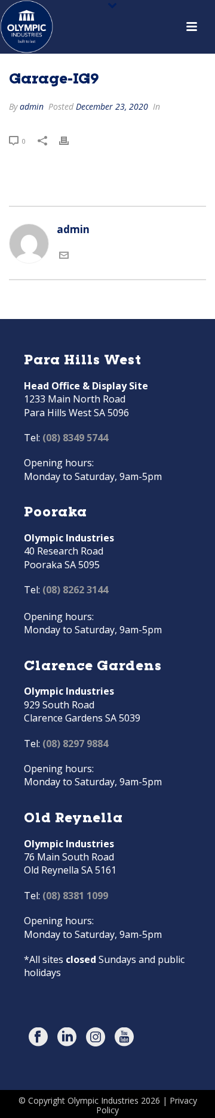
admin (32, 106)
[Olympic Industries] (26, 27)
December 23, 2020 (112, 106)
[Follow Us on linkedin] (66, 1037)
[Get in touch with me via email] (64, 256)
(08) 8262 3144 (75, 589)
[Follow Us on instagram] (95, 1037)
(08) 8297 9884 (75, 743)
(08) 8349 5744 (75, 437)
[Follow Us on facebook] (38, 1037)
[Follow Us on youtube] (124, 1037)
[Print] (70, 140)
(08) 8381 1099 (75, 895)
